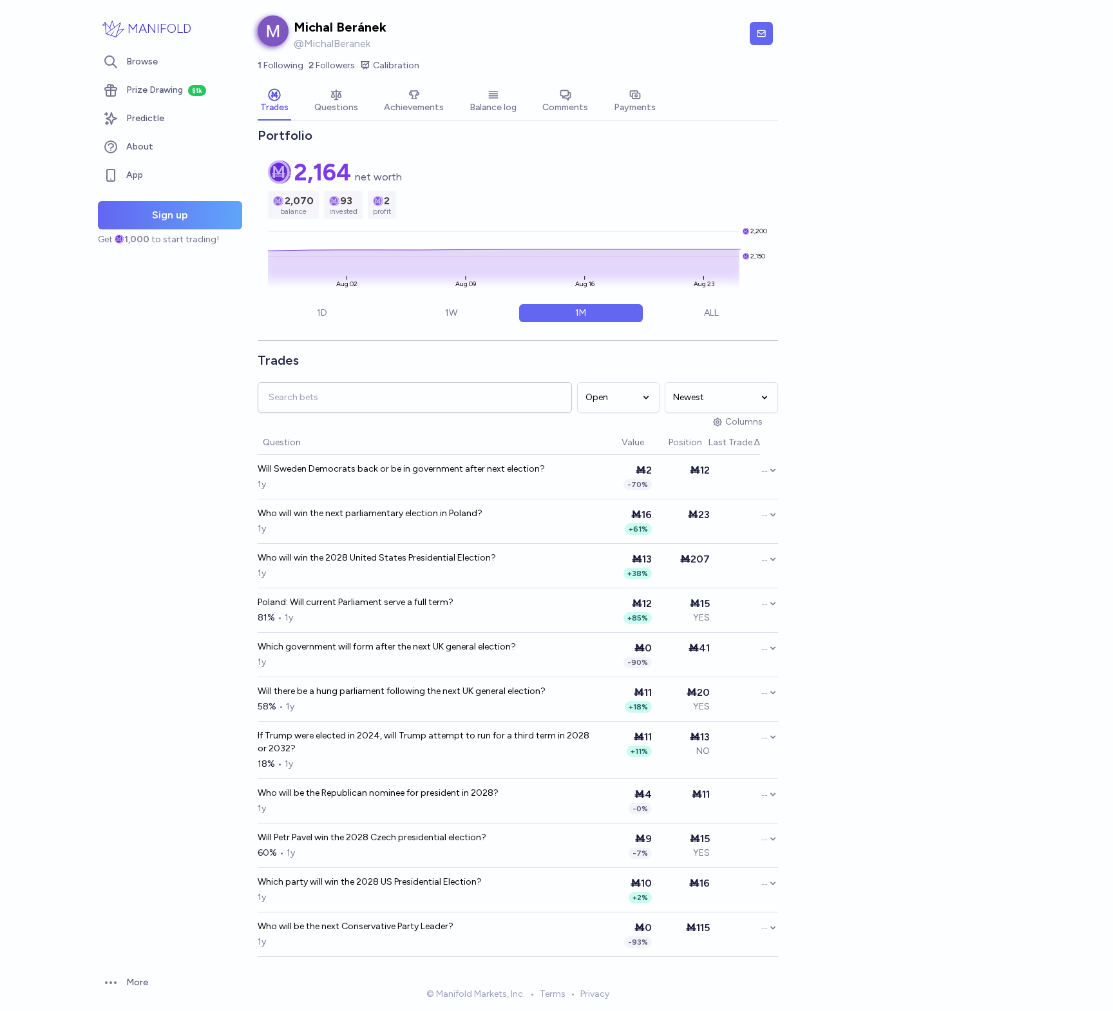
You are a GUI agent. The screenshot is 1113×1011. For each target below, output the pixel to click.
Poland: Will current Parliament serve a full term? (355, 602)
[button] (615, 443)
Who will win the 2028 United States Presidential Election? (377, 557)
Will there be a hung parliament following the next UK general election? (402, 691)
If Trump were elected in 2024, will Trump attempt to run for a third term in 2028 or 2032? (423, 742)
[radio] (321, 313)
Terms (553, 993)
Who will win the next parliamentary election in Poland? (370, 513)
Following (280, 65)
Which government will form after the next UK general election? (387, 646)
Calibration (396, 65)
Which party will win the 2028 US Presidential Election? (370, 881)
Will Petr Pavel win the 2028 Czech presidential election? (372, 837)
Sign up (170, 215)
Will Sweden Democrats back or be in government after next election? (401, 468)
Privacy (594, 993)
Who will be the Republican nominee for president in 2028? (378, 792)
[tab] (274, 101)
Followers (332, 65)
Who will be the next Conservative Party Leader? (355, 926)
